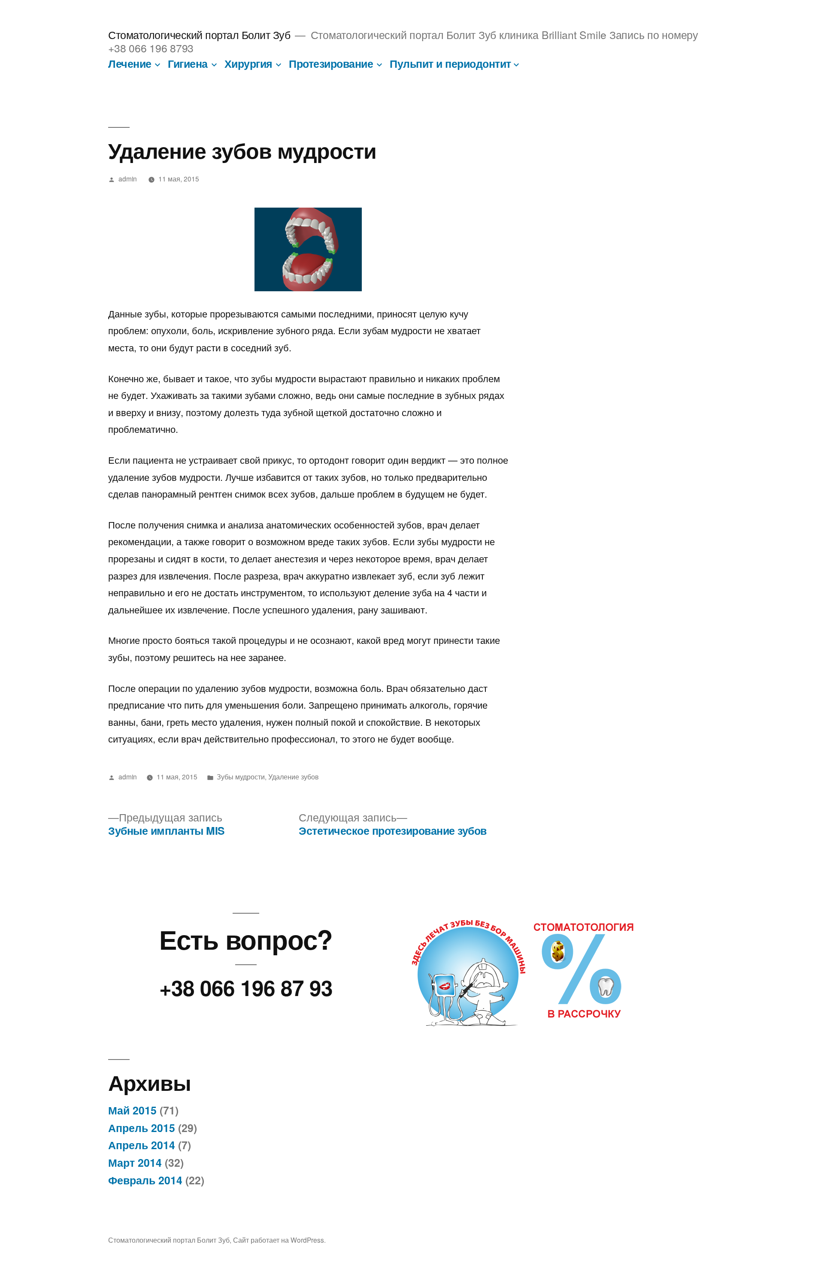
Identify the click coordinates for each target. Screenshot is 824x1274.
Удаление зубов (293, 776)
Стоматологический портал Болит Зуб (199, 34)
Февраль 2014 (145, 1180)
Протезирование (331, 63)
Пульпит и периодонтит (450, 63)
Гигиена (188, 63)
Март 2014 (135, 1162)
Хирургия (248, 63)
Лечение (129, 63)
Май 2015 (132, 1110)
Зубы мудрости (241, 776)
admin (127, 178)
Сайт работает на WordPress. (279, 1239)
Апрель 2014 (141, 1145)
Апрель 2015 (141, 1127)
